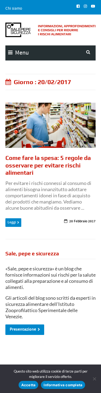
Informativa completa (63, 385)
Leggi (12, 222)
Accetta (28, 385)
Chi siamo (13, 8)
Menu (21, 52)
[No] (94, 378)
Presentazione (23, 329)
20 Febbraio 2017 (82, 221)
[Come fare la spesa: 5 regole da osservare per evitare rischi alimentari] (50, 125)
